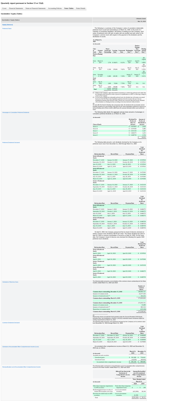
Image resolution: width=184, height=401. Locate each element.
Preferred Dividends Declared (11, 142)
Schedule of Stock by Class (10, 282)
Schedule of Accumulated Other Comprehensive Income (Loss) (20, 346)
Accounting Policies (55, 8)
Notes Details (80, 8)
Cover (4, 8)
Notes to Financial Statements (35, 8)
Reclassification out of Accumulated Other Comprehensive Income (21, 367)
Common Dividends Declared (11, 322)
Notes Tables (68, 8)
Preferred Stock (6, 28)
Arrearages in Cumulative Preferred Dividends (15, 112)
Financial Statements (16, 8)
